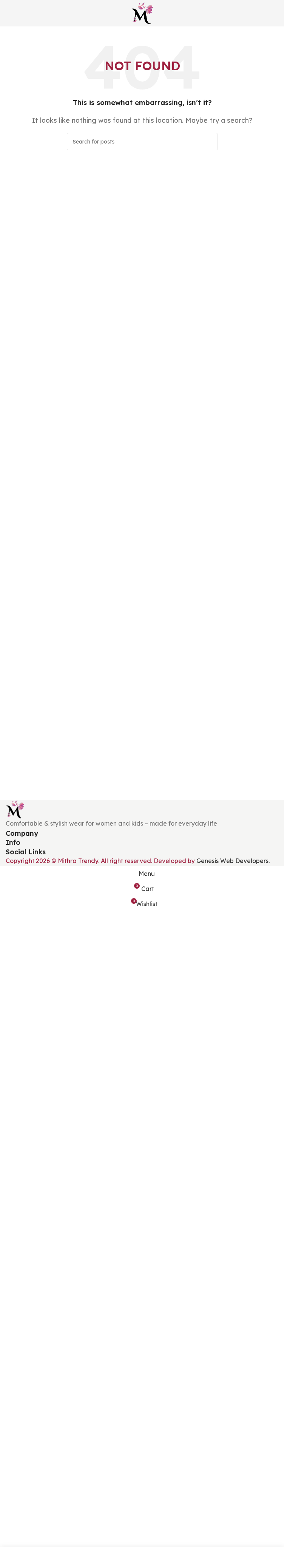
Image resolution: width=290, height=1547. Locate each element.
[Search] (209, 141)
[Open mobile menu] (8, 13)
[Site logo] (142, 12)
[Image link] (15, 808)
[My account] (275, 13)
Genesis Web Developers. (233, 861)
